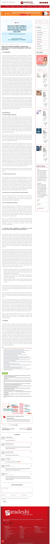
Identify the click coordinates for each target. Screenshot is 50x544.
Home (25, 9)
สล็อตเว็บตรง (39, 183)
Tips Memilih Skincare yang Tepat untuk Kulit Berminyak (42, 65)
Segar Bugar (40, 6)
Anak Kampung (29, 6)
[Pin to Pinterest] (12, 425)
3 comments (45, 155)
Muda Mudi (35, 6)
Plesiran (38, 43)
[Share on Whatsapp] (45, 85)
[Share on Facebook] (10, 425)
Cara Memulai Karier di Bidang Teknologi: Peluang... (45, 150)
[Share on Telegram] (46, 85)
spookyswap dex (40, 208)
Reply (31, 437)
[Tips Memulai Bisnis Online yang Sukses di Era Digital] (38, 130)
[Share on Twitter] (11, 425)
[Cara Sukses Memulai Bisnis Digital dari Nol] (38, 75)
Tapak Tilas (18, 6)
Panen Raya (24, 6)
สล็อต (38, 169)
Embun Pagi (46, 6)
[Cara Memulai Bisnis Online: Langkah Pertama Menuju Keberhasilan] (38, 111)
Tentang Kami (4, 2)
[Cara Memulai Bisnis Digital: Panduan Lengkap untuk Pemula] (38, 92)
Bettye (38, 199)
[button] (2, 541)
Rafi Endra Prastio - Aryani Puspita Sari (15, 416)
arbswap (39, 204)
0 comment (45, 81)
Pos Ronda (7, 6)
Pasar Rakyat (13, 6)
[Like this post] (9, 425)
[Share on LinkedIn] (13, 425)
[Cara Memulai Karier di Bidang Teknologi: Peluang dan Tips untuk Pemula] (38, 148)
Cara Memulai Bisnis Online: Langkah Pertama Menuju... (44, 113)
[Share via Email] (45, 86)
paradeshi (43, 66)
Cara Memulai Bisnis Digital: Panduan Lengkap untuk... (44, 94)
